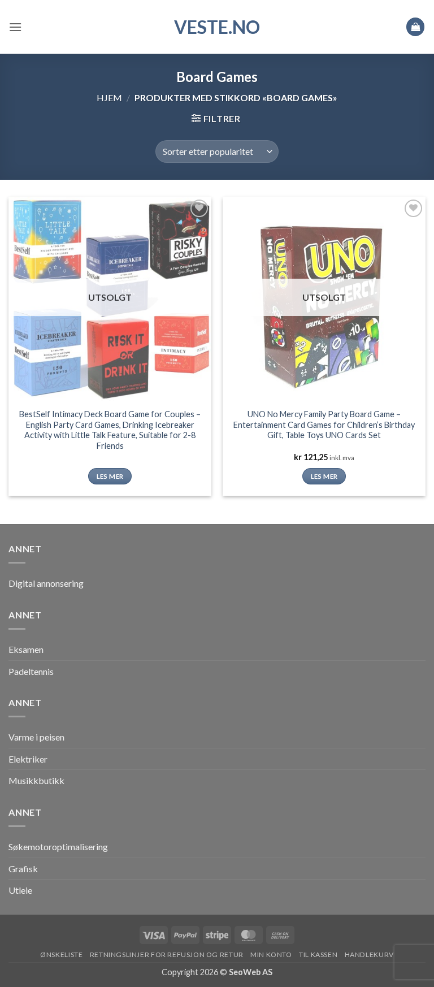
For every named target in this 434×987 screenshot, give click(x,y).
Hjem (109, 97)
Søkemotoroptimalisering (58, 846)
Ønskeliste (61, 954)
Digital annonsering (46, 583)
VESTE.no (217, 27)
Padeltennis (31, 671)
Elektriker (27, 759)
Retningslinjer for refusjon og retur (167, 954)
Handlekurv (369, 954)
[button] (15, 27)
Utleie (20, 890)
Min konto (271, 954)
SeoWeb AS (250, 972)
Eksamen (26, 649)
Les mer (110, 476)
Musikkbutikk (36, 780)
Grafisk (23, 868)
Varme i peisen (36, 736)
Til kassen (318, 954)
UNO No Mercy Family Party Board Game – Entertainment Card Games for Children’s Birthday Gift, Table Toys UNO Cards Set (324, 424)
